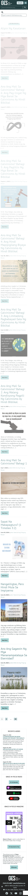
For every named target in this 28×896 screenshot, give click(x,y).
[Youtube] (16, 893)
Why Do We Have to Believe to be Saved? (14, 763)
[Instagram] (20, 893)
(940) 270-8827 (7, 883)
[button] (25, 2)
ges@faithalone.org (19, 883)
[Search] (25, 7)
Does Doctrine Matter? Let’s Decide (13, 749)
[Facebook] (7, 893)
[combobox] (12, 7)
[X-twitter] (11, 893)
